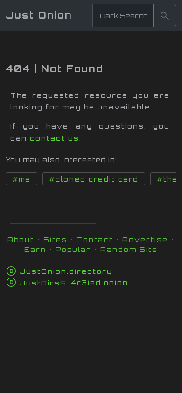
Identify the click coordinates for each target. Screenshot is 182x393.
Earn (35, 249)
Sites (55, 240)
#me (21, 179)
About (20, 240)
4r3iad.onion (74, 282)
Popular (73, 249)
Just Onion (39, 15)
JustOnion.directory (66, 271)
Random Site (129, 249)
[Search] (164, 15)
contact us (54, 138)
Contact (95, 240)
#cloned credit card (94, 179)
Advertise (145, 240)
